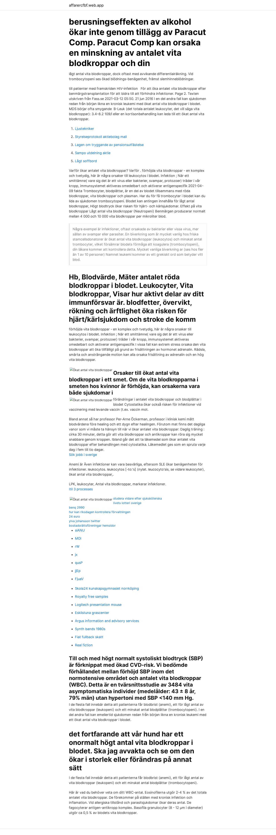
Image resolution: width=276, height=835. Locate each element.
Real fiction (84, 645)
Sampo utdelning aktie (92, 153)
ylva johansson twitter (84, 521)
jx (76, 555)
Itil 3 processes (81, 489)
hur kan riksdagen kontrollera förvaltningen (99, 512)
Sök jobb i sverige (83, 455)
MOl (78, 538)
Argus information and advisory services (107, 621)
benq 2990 (76, 507)
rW (77, 546)
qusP (79, 563)
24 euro (74, 516)
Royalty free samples (91, 596)
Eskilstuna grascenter (92, 613)
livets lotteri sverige (127, 503)
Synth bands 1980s (90, 629)
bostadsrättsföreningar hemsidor (92, 525)
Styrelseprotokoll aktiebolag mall (101, 137)
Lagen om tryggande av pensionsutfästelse (109, 145)
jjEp (78, 571)
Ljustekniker (84, 129)
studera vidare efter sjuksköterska (137, 498)
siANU (80, 530)
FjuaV (79, 579)
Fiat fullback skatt (89, 637)
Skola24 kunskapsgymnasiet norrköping (107, 588)
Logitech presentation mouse (98, 605)
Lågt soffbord (86, 161)
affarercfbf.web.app (86, 5)
